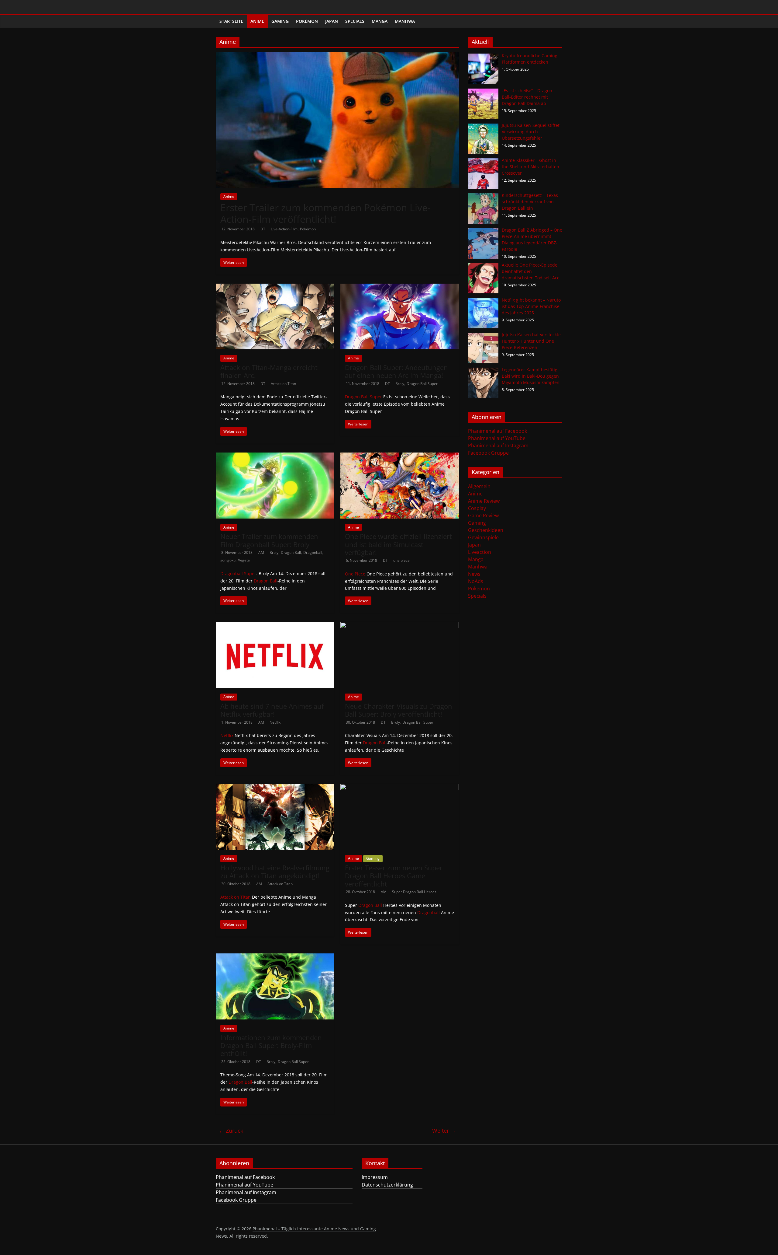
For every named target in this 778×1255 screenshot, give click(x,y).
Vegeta (244, 560)
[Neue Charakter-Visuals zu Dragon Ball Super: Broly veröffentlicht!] (399, 625)
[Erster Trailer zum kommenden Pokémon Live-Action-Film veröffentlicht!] (337, 56)
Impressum (375, 1177)
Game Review (483, 515)
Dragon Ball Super (422, 383)
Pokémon (307, 21)
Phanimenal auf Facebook (497, 431)
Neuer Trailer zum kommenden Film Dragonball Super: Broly (269, 540)
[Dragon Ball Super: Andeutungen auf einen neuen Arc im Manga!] (399, 287)
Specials (354, 21)
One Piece (355, 574)
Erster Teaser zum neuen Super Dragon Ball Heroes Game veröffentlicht (393, 875)
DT (263, 229)
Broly (399, 383)
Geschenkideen (485, 530)
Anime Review (484, 501)
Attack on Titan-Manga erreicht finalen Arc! (269, 371)
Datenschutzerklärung (387, 1184)
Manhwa (405, 21)
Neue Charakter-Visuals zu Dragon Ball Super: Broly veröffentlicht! (398, 709)
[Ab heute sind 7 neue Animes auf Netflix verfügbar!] (275, 625)
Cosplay (477, 508)
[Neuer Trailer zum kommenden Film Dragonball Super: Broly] (275, 456)
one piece (401, 560)
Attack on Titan (283, 383)
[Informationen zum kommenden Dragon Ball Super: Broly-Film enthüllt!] (275, 957)
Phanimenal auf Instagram (498, 445)
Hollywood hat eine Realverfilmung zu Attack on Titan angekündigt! (274, 871)
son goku (228, 560)
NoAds (475, 581)
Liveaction (479, 552)
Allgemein (479, 486)
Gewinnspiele (483, 537)
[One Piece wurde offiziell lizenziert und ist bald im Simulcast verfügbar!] (399, 456)
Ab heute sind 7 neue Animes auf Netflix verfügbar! (272, 709)
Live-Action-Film (284, 229)
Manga (379, 21)
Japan (331, 21)
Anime (257, 21)
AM (261, 552)
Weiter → (444, 1130)
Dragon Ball (291, 552)
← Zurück (231, 1130)
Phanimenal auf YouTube (496, 438)
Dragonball (312, 552)
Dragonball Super (238, 573)
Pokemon (479, 588)
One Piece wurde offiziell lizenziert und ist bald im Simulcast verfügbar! (398, 544)
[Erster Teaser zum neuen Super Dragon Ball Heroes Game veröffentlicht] (399, 787)
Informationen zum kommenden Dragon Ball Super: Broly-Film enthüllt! (271, 1045)
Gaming (280, 21)
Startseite (231, 21)
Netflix (275, 722)
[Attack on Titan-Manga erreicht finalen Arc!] (275, 287)
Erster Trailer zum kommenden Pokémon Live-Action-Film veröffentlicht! (325, 213)
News (474, 574)
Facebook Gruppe (488, 452)
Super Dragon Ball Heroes (414, 891)
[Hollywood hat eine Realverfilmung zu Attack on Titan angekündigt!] (275, 787)
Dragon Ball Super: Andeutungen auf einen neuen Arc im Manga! (396, 371)
